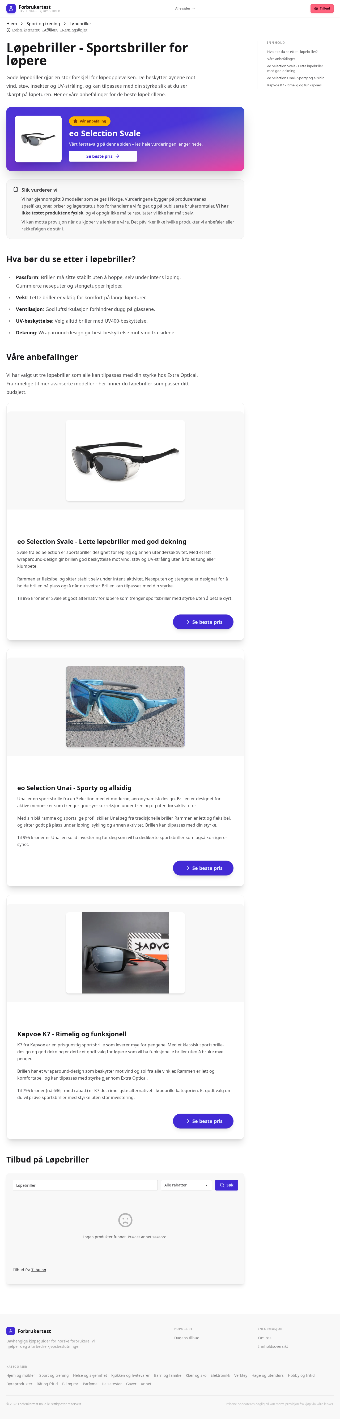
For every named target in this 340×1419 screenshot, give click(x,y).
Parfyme (90, 1383)
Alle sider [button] (182, 8)
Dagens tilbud (186, 1337)
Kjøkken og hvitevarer (130, 1375)
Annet (146, 1383)
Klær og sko (196, 1375)
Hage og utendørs (268, 1375)
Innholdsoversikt (273, 1346)
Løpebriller (80, 24)
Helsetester (112, 1383)
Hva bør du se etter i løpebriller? (292, 51)
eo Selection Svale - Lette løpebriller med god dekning (295, 68)
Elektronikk (220, 1375)
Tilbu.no (38, 1269)
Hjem (11, 24)
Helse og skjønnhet (90, 1375)
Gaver (131, 1383)
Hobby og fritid (301, 1375)
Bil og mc (70, 1383)
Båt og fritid (47, 1383)
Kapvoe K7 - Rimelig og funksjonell (294, 85)
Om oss (264, 1337)
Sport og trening (43, 24)
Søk (230, 1185)
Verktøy (240, 1375)
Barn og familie (167, 1375)
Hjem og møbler (20, 1375)
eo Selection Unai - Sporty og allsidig (296, 77)
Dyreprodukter (19, 1383)
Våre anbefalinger (281, 58)
